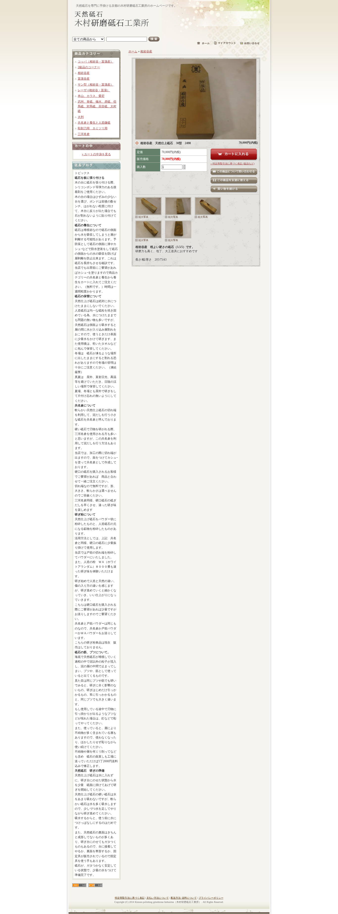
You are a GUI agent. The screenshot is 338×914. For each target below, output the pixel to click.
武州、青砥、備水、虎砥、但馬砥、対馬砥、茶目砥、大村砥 (97, 106)
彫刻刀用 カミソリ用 (92, 128)
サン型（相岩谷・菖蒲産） (95, 84)
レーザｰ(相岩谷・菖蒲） (94, 90)
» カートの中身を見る (96, 154)
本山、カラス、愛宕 (91, 96)
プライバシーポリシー (211, 897)
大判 (81, 117)
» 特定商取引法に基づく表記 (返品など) (232, 163)
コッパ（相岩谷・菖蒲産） (95, 61)
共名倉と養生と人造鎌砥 (94, 122)
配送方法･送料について (184, 897)
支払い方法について (157, 897)
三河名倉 (84, 134)
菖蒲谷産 (84, 78)
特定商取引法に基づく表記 (130, 897)
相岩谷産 (84, 73)
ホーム (132, 51)
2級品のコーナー (89, 67)
